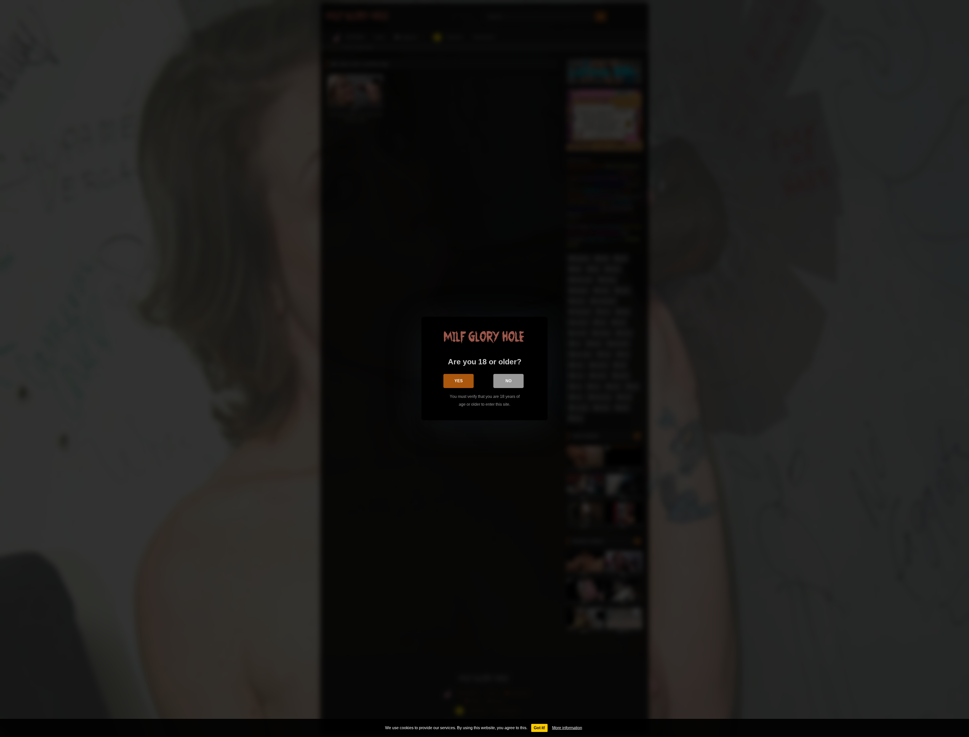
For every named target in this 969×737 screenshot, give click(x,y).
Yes (458, 381)
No (508, 381)
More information (567, 728)
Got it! (539, 728)
